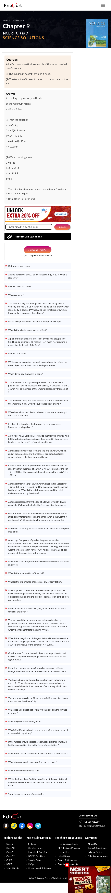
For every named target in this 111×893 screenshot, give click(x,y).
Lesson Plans (64, 852)
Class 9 (9, 844)
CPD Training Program (69, 848)
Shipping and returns (98, 856)
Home (5, 20)
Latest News (64, 856)
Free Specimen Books (68, 844)
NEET (9, 864)
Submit (62, 226)
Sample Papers (35, 860)
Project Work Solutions (39, 868)
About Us (92, 844)
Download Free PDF (38, 249)
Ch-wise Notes (35, 848)
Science (23, 20)
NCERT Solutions (14, 20)
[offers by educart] (89, 879)
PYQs (31, 864)
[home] (13, 5)
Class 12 (10, 856)
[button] (103, 5)
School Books (12, 868)
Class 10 (10, 848)
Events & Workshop (67, 860)
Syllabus (32, 844)
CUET (9, 860)
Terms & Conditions (97, 848)
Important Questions (38, 852)
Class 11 (10, 852)
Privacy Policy (95, 852)
